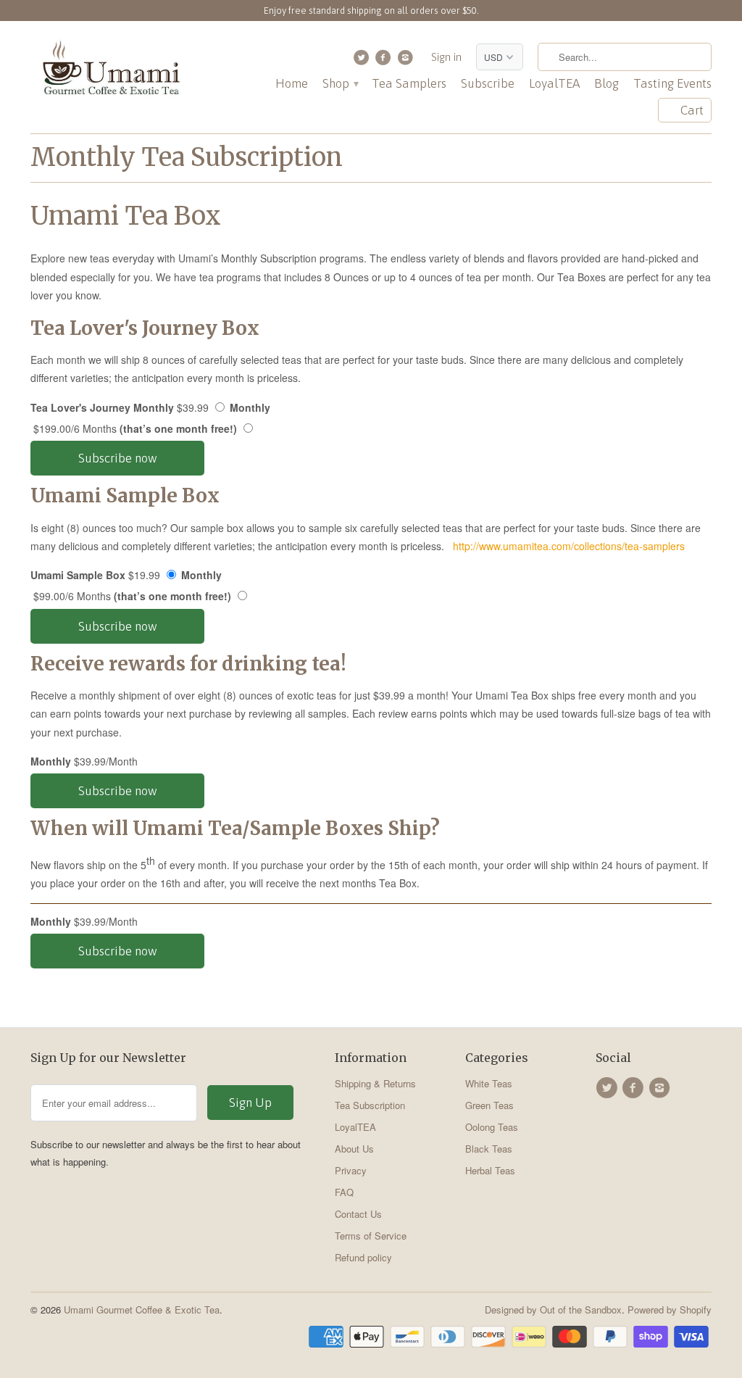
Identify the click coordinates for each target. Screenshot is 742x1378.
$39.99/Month (86, 761)
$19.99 (126, 575)
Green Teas (489, 1105)
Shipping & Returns (375, 1083)
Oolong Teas (491, 1127)
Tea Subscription (370, 1105)
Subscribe (487, 84)
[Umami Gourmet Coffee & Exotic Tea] (110, 71)
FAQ (344, 1192)
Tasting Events (672, 84)
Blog (606, 84)
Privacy (351, 1170)
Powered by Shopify (670, 1309)
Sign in (446, 57)
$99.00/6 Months (130, 596)
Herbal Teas (490, 1170)
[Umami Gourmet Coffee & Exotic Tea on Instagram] (407, 60)
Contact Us (358, 1214)
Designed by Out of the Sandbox (553, 1309)
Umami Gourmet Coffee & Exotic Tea (142, 1309)
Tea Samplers (409, 84)
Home (291, 84)
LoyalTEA (554, 84)
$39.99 (150, 407)
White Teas (488, 1083)
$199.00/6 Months (133, 428)
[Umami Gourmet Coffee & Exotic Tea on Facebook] (385, 60)
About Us (354, 1148)
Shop (339, 84)
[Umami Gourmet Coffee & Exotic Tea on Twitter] (362, 60)
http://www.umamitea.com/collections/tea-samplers (567, 546)
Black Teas (488, 1148)
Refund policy (363, 1257)
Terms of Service (371, 1235)
